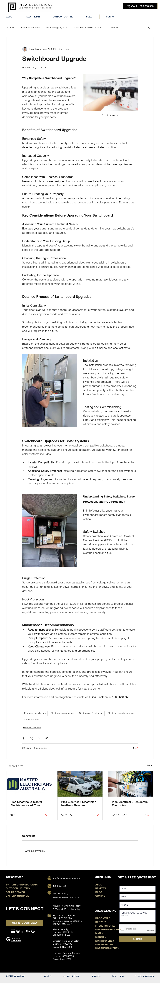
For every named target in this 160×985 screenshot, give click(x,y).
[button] (33, 17)
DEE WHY (100, 922)
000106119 (67, 932)
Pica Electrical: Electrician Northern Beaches (78, 803)
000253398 (68, 956)
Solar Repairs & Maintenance (88, 27)
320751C (78, 920)
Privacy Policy (118, 976)
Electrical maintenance (62, 713)
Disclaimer (96, 976)
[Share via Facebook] (23, 738)
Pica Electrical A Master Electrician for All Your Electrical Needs (26, 803)
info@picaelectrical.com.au (66, 878)
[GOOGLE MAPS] (28, 931)
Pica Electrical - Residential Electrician (130, 803)
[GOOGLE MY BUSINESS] (13, 931)
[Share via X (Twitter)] (31, 738)
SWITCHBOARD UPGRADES (22, 884)
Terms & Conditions (146, 976)
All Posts (11, 27)
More (112, 27)
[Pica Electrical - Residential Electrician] (130, 784)
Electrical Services (30, 27)
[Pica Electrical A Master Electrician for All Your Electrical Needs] (29, 784)
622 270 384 (65, 918)
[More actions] (136, 49)
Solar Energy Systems (57, 27)
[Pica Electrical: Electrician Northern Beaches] (80, 784)
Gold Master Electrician (90, 713)
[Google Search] (33, 931)
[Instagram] (18, 931)
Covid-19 (48, 976)
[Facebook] (8, 931)
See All (150, 765)
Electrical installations (35, 713)
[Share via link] (46, 738)
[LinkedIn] (23, 931)
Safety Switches (32, 719)
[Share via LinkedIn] (39, 738)
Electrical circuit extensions (121, 713)
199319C (67, 943)
